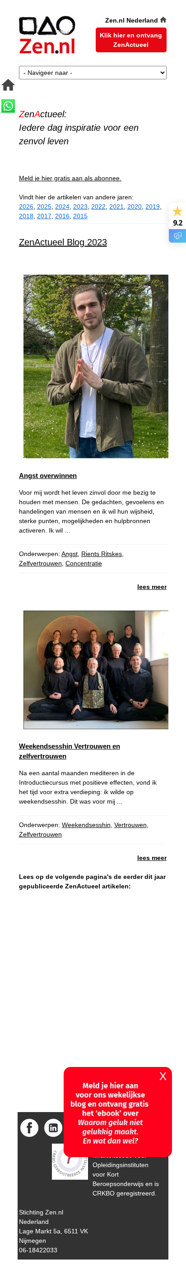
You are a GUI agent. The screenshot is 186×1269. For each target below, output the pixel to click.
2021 (116, 206)
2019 (152, 206)
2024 (62, 206)
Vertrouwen (130, 824)
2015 (80, 216)
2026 (26, 206)
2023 (80, 206)
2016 (62, 216)
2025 (44, 206)
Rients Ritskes (101, 553)
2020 (134, 206)
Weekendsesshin (86, 824)
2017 (44, 216)
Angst (69, 553)
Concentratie (83, 563)
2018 (26, 216)
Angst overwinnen (48, 475)
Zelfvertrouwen (40, 563)
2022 (98, 206)
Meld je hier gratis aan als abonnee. (70, 178)
